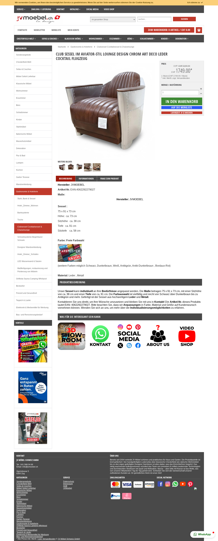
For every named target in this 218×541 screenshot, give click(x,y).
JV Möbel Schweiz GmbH (69, 539)
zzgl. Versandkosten (181, 78)
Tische (20, 220)
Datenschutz (68, 481)
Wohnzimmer (22, 91)
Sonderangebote (23, 55)
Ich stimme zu (193, 2)
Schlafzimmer (22, 112)
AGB (65, 486)
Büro (18, 105)
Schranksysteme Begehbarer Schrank (30, 238)
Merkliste (56, 30)
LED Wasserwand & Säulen (29, 261)
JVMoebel (67, 488)
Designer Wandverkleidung (29, 247)
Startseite (22, 30)
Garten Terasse (22, 177)
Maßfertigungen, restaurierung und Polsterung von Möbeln (32, 270)
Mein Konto (73, 30)
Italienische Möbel (24, 134)
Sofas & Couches (23, 69)
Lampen (19, 163)
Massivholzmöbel (23, 141)
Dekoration (21, 148)
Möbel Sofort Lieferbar (25, 76)
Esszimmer (21, 98)
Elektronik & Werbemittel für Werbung (32, 307)
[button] (202, 534)
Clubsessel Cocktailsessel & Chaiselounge (29, 228)
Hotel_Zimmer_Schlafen (27, 254)
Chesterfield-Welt (23, 62)
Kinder (19, 119)
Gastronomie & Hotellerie (27, 191)
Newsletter (39, 30)
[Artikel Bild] (32, 362)
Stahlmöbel (21, 127)
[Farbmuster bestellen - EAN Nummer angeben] (70, 261)
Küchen (19, 170)
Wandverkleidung (23, 184)
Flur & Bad (20, 155)
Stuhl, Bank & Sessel (26, 198)
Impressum (68, 484)
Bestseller (20, 286)
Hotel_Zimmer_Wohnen (27, 206)
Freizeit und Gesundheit (26, 293)
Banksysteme (23, 213)
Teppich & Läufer (23, 300)
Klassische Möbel (23, 84)
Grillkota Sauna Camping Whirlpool (31, 279)
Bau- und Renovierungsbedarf (29, 315)
